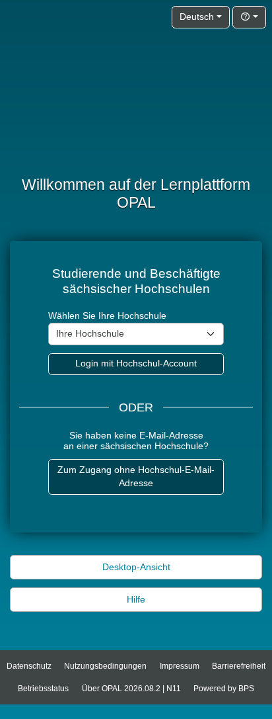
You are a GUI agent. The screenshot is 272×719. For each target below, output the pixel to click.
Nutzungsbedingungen (105, 666)
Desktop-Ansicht (136, 567)
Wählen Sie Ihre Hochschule (107, 316)
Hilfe (136, 600)
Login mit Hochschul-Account (136, 363)
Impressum (179, 666)
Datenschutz (29, 666)
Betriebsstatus (43, 688)
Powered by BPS (223, 688)
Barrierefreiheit (238, 666)
